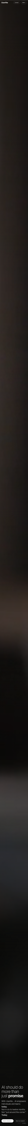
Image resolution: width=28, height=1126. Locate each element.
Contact (17, 2)
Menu (23, 2)
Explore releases (7, 1120)
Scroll (24, 1123)
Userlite (4, 2)
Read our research (20, 1120)
